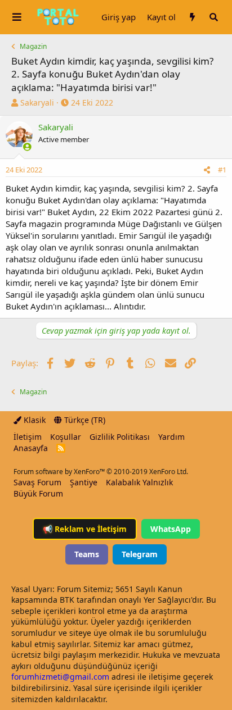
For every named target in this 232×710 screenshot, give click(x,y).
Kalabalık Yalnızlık (139, 482)
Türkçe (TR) (83, 420)
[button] (17, 17)
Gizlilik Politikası (120, 436)
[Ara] (213, 17)
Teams (86, 554)
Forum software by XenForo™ (101, 471)
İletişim (28, 436)
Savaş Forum (37, 482)
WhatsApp (170, 529)
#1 (222, 170)
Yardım (171, 436)
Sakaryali (37, 102)
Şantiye (83, 482)
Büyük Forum (38, 493)
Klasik (33, 420)
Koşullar (65, 436)
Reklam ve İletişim (85, 529)
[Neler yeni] (192, 17)
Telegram (140, 554)
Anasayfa (31, 448)
